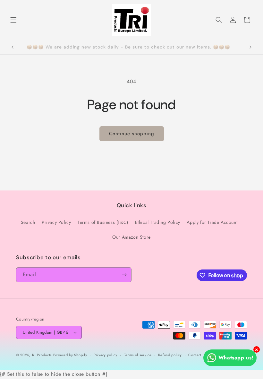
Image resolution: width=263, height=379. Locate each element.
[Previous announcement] (12, 47)
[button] (13, 20)
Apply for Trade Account (212, 222)
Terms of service (138, 354)
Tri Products (42, 354)
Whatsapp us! (235, 357)
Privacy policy (105, 354)
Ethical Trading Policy (157, 222)
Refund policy (170, 354)
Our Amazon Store (131, 237)
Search (28, 222)
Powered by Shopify (70, 354)
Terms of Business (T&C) (103, 222)
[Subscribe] (124, 274)
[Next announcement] (250, 47)
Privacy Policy (56, 222)
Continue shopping (131, 133)
